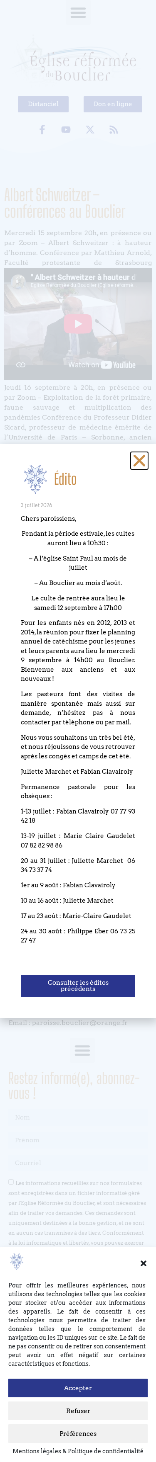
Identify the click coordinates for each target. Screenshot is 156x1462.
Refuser (78, 1411)
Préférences (78, 1434)
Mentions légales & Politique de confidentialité (78, 1451)
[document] (78, 731)
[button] (143, 1263)
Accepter (78, 1388)
